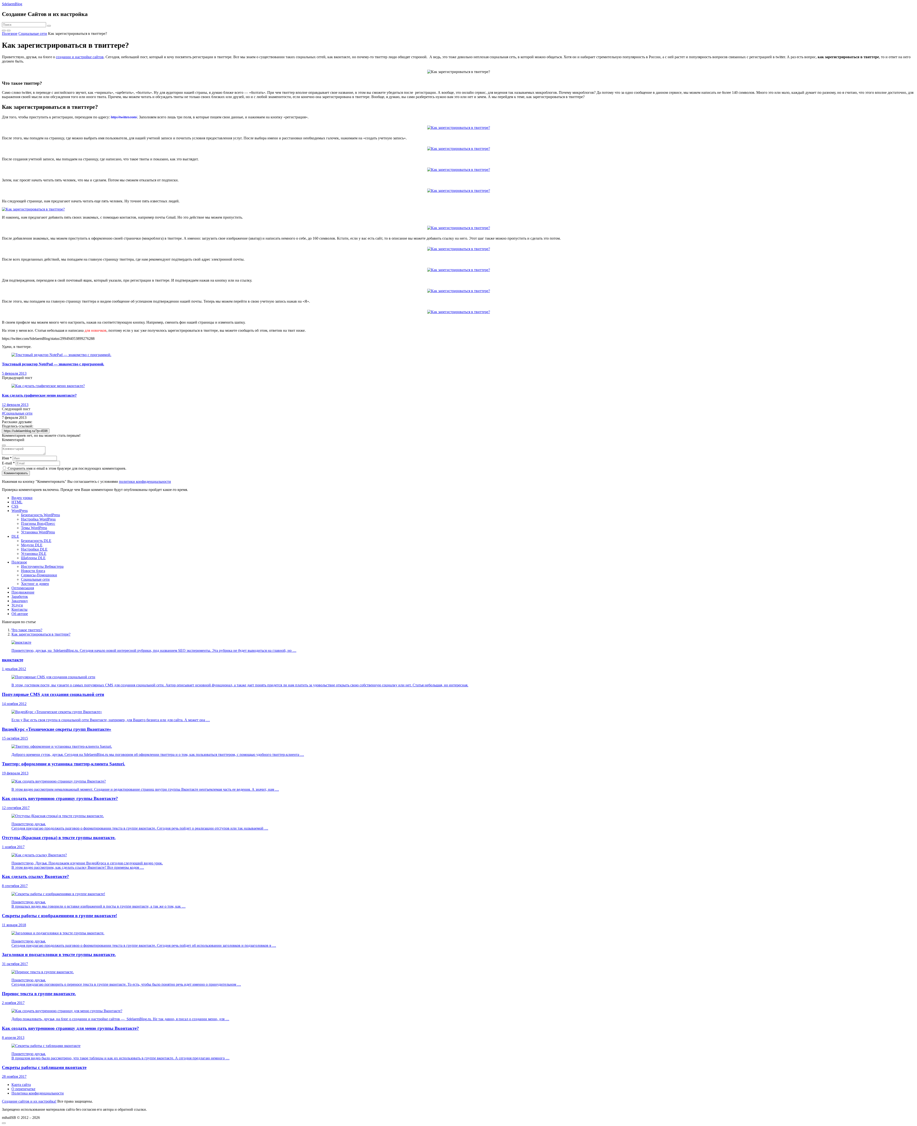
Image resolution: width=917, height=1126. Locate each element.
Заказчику (19, 601)
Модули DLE (32, 545)
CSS (14, 506)
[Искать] (49, 25)
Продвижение (22, 592)
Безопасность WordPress (40, 515)
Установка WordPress (38, 532)
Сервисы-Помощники (39, 575)
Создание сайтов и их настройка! (29, 1101)
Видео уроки (21, 498)
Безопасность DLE (36, 541)
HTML (16, 502)
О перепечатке (23, 1089)
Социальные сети (35, 579)
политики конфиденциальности (145, 481)
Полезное (19, 562)
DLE (15, 536)
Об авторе (19, 614)
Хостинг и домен (35, 584)
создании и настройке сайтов (80, 57)
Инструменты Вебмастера (42, 566)
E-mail (8, 463)
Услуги (17, 605)
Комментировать (16, 473)
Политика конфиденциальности (37, 1093)
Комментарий (13, 440)
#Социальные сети (17, 413)
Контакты (19, 609)
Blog (12, 4)
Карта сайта (21, 1085)
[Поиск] (9, 30)
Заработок (19, 597)
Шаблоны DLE (33, 558)
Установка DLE (33, 554)
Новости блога (33, 571)
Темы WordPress (34, 528)
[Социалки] (4, 30)
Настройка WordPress (38, 519)
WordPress (19, 511)
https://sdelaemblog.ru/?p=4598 (26, 431)
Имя (7, 458)
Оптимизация (22, 588)
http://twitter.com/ (124, 117)
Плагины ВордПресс (38, 523)
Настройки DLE (34, 549)
